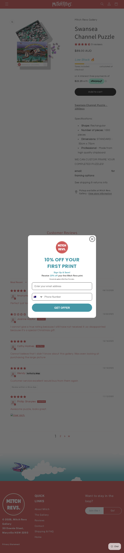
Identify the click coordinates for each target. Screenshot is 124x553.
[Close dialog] (92, 239)
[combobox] (37, 296)
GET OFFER (62, 308)
